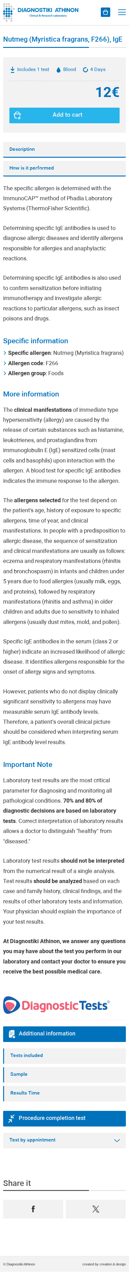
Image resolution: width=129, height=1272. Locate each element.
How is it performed (31, 168)
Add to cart (67, 115)
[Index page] (42, 12)
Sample (19, 1074)
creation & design (113, 1264)
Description (22, 149)
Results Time (25, 1093)
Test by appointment (32, 1140)
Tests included (26, 1055)
